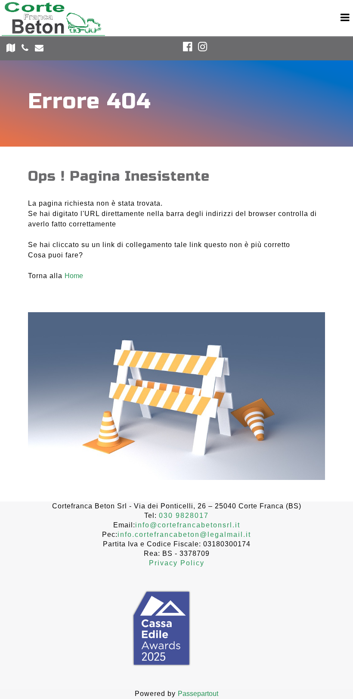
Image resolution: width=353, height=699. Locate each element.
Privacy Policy (176, 563)
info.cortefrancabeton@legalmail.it (184, 534)
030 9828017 (184, 515)
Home (74, 275)
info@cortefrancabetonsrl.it (187, 525)
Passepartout (198, 693)
